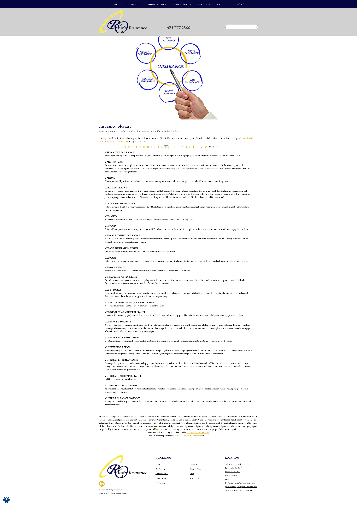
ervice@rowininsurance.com (242, 490)
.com (253, 483)
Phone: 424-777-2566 (232, 472)
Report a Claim (161, 478)
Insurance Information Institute (188, 435)
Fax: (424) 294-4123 (232, 475)
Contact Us (194, 478)
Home (157, 464)
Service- (228, 490)
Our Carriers (160, 483)
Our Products (160, 469)
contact (159, 429)
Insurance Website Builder (198, 432)
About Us (193, 464)
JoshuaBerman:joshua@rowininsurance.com (241, 486)
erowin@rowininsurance (242, 483)
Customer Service (161, 473)
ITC (208, 435)
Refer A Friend (195, 469)
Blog (192, 473)
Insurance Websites (156, 432)
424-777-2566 (178, 27)
